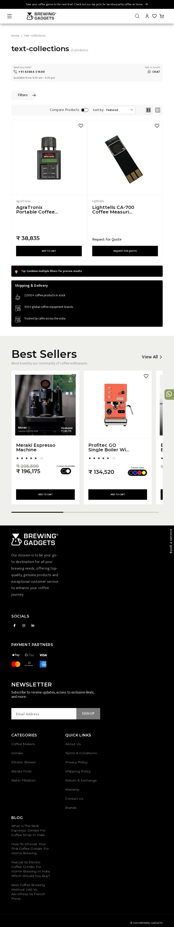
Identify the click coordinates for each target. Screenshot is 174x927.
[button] (9, 16)
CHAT (156, 71)
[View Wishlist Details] (154, 16)
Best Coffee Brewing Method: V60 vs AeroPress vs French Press (28, 892)
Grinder (17, 753)
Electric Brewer (23, 762)
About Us (72, 744)
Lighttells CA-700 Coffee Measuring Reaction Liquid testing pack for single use (113, 209)
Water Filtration (23, 780)
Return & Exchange (81, 780)
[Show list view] (157, 110)
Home (15, 36)
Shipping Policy (78, 771)
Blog (17, 818)
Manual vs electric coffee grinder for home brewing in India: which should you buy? (30, 869)
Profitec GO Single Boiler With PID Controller (109, 447)
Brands (70, 808)
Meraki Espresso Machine (35, 447)
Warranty (72, 789)
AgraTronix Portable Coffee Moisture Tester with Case (35, 209)
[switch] (84, 110)
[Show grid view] (148, 110)
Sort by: (98, 110)
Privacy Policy (76, 762)
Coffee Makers (23, 744)
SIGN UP (88, 714)
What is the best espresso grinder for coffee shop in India (28, 830)
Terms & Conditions (81, 753)
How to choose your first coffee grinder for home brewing (30, 848)
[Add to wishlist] (80, 125)
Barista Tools (21, 771)
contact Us (74, 798)
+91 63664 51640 (31, 71)
